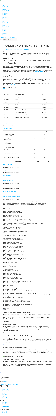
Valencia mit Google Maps (8, 164)
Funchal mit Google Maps (8, 180)
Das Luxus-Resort (5, 32)
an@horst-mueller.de (39, 71)
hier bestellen (5, 381)
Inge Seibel (4, 14)
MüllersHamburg (5, 10)
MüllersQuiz (4, 11)
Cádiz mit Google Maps (7, 175)
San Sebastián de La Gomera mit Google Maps (12, 196)
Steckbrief (4, 7)
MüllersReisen (5, 6)
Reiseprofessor (26, 49)
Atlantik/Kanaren (9, 49)
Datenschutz (4, 18)
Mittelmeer (20, 49)
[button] (28, 88)
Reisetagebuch (5, 13)
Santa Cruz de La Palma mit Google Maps (11, 185)
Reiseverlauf (5, 88)
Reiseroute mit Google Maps (8, 123)
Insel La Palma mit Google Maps (9, 191)
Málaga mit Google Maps (8, 170)
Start (3, 5)
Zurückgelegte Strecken (8, 128)
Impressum (4, 17)
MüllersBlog (4, 9)
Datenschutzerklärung (7, 205)
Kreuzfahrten (15, 49)
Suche (1, 39)
